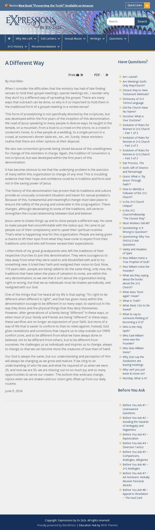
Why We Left (24, 38)
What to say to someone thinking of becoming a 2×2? (135, 318)
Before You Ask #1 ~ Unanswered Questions (135, 409)
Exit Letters (48, 38)
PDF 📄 (99, 75)
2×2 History (15, 46)
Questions (116, 38)
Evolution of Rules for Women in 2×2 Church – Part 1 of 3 (136, 129)
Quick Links (135, 5)
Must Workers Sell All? (136, 223)
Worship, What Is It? (135, 378)
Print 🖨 (73, 75)
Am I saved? (130, 76)
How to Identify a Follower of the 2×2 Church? (135, 193)
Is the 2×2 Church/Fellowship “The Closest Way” (134, 214)
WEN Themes (109, 525)
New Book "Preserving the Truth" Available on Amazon (56, 5)
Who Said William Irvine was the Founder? (133, 339)
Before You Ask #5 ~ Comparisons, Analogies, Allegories (135, 456)
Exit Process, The (133, 163)
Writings (95, 38)
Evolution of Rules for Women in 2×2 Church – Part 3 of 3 (136, 154)
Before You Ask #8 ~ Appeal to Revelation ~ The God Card (135, 494)
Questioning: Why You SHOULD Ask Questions (136, 240)
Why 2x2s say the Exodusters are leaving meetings (133, 361)
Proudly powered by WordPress (56, 525)
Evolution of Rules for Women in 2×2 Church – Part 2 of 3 (136, 141)
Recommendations (44, 46)
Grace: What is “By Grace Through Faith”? (134, 180)
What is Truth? (131, 300)
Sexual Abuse (73, 38)
